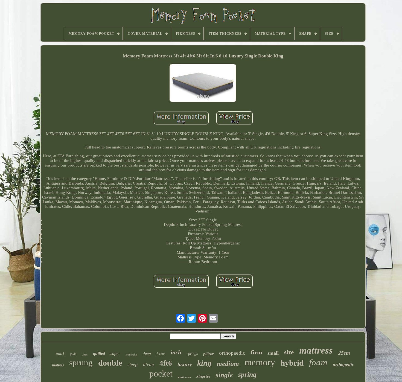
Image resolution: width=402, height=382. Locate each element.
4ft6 (165, 363)
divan (148, 364)
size (289, 352)
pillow (208, 354)
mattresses (184, 377)
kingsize (203, 376)
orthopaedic (232, 353)
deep (147, 353)
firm (256, 352)
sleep (132, 364)
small (273, 353)
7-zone (160, 354)
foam (318, 362)
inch (176, 352)
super (115, 353)
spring (247, 374)
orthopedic (343, 364)
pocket (161, 373)
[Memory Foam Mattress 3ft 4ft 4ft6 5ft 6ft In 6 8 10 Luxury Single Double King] (203, 83)
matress (58, 365)
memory (259, 362)
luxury (184, 364)
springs (192, 354)
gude (73, 354)
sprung (81, 362)
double (110, 362)
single (224, 374)
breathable (131, 354)
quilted (99, 353)
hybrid (292, 362)
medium (228, 363)
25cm (344, 353)
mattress (316, 350)
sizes (85, 354)
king (204, 363)
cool (60, 354)
